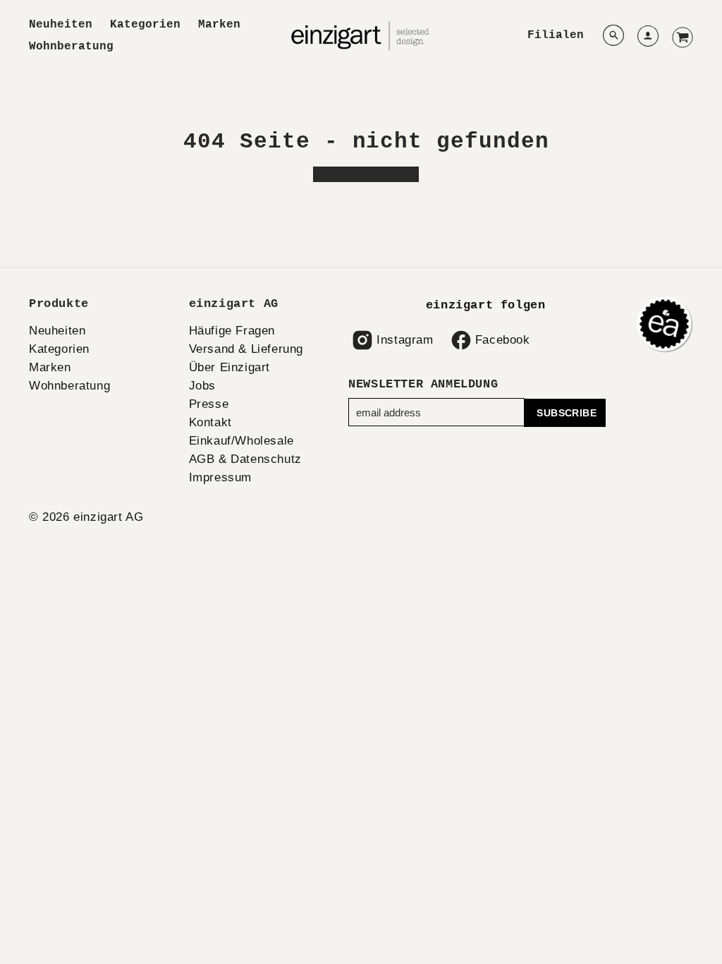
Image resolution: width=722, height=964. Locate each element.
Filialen (555, 35)
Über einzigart (229, 367)
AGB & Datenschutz (245, 459)
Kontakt (210, 422)
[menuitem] (60, 25)
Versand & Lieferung (246, 349)
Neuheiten (60, 24)
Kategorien (145, 24)
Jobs (202, 385)
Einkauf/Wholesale (241, 440)
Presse (209, 404)
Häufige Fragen (232, 330)
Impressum (220, 477)
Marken (219, 24)
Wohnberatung (71, 46)
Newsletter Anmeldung (423, 384)
